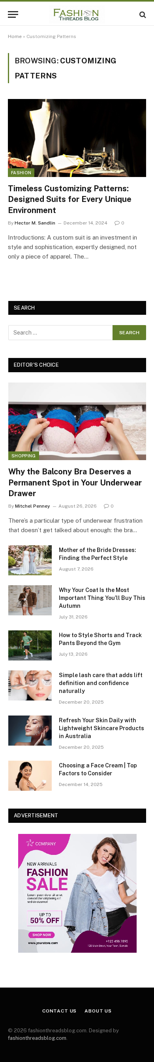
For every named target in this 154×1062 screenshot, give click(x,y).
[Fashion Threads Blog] (77, 14)
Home (15, 36)
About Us (98, 1011)
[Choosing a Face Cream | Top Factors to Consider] (30, 776)
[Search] (142, 14)
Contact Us (59, 1011)
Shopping (23, 455)
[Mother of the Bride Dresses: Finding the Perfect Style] (30, 560)
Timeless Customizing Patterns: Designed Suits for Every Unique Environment (69, 199)
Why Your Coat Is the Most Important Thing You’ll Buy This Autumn (102, 598)
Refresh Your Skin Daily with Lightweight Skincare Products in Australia (101, 728)
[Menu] (13, 14)
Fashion (21, 172)
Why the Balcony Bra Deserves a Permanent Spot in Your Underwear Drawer (75, 482)
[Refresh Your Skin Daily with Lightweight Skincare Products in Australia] (30, 731)
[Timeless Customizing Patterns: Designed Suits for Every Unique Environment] (77, 138)
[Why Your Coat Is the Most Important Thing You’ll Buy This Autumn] (30, 600)
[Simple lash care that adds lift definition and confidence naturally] (30, 685)
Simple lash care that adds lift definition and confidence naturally (101, 683)
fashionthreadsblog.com (37, 1038)
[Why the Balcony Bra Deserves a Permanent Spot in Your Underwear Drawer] (77, 421)
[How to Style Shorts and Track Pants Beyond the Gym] (30, 645)
